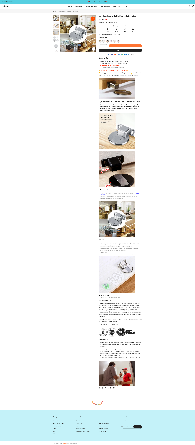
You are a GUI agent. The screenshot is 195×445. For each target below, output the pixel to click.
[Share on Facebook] (99, 388)
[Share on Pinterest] (105, 388)
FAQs (77, 426)
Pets (125, 6)
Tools (114, 6)
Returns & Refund (103, 428)
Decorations (78, 6)
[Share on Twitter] (102, 388)
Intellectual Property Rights (83, 431)
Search (100, 421)
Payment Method (80, 428)
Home (70, 6)
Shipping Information (104, 426)
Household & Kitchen (91, 6)
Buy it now (120, 50)
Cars (119, 6)
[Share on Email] (113, 388)
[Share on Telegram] (111, 388)
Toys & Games (105, 6)
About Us (78, 421)
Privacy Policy (102, 431)
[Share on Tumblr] (108, 388)
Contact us (79, 423)
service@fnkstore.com (7, 1)
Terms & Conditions (104, 423)
